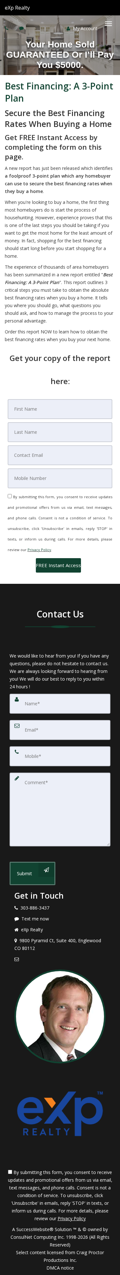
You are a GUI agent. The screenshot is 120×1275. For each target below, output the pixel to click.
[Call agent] (30, 7)
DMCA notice (60, 1268)
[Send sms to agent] (22, 28)
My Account (85, 28)
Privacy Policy (39, 549)
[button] (58, 565)
